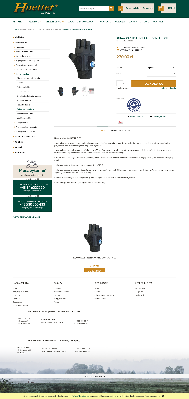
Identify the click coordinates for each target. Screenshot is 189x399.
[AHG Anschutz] (134, 105)
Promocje (19, 152)
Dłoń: (118, 74)
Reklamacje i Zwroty (61, 292)
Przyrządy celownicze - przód (27, 60)
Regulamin (58, 288)
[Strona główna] (35, 8)
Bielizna (20, 82)
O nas (96, 288)
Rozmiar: (120, 67)
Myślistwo (20, 37)
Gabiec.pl (101, 373)
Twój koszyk (139, 295)
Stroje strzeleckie (24, 74)
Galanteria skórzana (25, 136)
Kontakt (97, 292)
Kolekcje (19, 141)
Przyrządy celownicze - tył (26, 65)
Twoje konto (139, 292)
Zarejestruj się (140, 288)
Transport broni (22, 122)
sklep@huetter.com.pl (55, 322)
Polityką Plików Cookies (80, 396)
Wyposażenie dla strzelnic (26, 127)
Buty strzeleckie (23, 87)
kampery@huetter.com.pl (56, 351)
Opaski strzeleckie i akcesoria (29, 96)
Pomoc (56, 302)
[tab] (102, 130)
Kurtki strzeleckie (24, 100)
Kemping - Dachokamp (21, 292)
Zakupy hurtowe (60, 299)
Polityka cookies (100, 299)
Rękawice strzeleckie (26, 109)
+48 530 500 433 (50, 349)
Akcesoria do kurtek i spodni (28, 78)
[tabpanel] (115, 160)
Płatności (57, 295)
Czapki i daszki (23, 91)
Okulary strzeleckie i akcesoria (28, 69)
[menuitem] (18, 21)
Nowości (19, 147)
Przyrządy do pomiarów (25, 131)
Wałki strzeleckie (24, 118)
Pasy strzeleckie (23, 105)
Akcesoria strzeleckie (24, 52)
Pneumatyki (20, 47)
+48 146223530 (50, 319)
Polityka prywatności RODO (104, 295)
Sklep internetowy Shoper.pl (94, 376)
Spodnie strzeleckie (25, 114)
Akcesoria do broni (23, 56)
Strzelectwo (21, 42)
